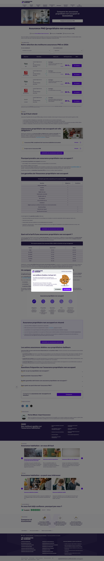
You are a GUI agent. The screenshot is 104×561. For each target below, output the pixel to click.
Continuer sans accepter (66, 271)
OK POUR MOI (67, 289)
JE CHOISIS (58, 289)
